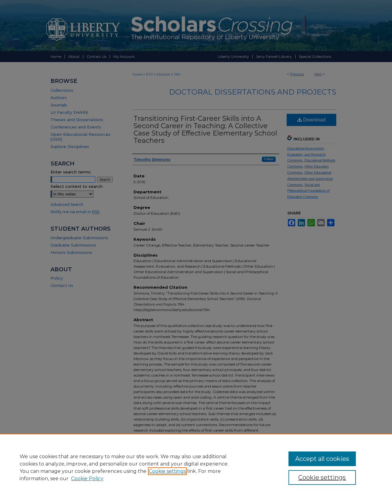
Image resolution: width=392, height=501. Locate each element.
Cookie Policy (87, 478)
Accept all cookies (322, 458)
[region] (196, 467)
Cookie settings (167, 471)
